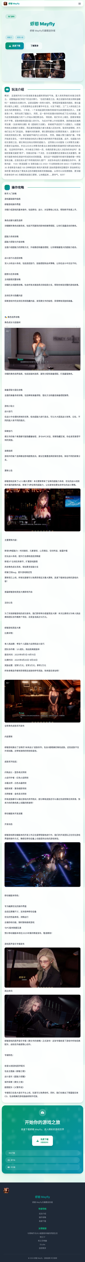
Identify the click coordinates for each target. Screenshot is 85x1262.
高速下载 (42, 1221)
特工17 (42, 1237)
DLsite (42, 1244)
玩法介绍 (42, 1214)
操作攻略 (42, 1217)
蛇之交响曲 (42, 1241)
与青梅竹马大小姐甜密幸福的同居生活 (42, 1233)
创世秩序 (42, 1248)
